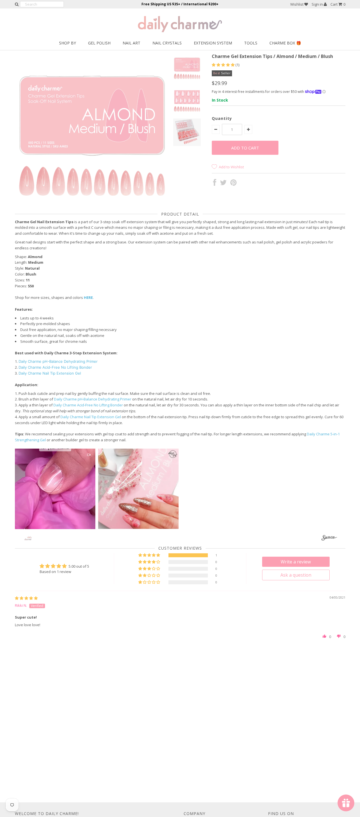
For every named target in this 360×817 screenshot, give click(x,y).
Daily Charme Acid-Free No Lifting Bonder (55, 367)
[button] (223, 64)
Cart (337, 4)
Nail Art (131, 43)
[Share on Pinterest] (233, 183)
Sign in (318, 4)
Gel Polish (99, 43)
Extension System (213, 43)
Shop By (67, 43)
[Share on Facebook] (214, 183)
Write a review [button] (296, 562)
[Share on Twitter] (223, 183)
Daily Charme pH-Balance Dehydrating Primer (58, 361)
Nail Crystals (167, 43)
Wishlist (297, 4)
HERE (88, 297)
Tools (250, 43)
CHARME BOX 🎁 (285, 43)
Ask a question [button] (295, 575)
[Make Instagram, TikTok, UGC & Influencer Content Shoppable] (329, 539)
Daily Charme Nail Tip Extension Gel (50, 373)
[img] (26, 598)
